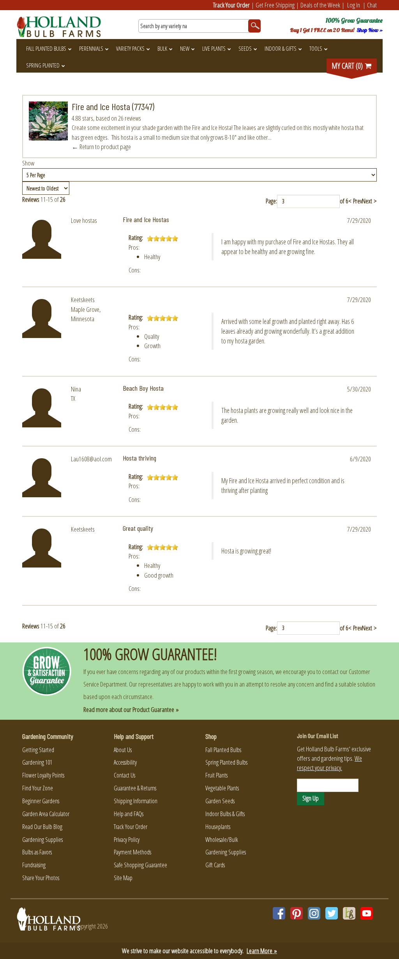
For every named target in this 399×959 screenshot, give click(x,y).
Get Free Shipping (275, 4)
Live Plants (214, 48)
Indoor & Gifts (281, 48)
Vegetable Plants (222, 788)
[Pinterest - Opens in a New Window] (296, 913)
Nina (76, 388)
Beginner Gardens (40, 801)
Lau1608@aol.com (91, 458)
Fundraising (34, 865)
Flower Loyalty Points (43, 775)
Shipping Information (135, 801)
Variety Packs (130, 48)
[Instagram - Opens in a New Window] (314, 913)
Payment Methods (132, 852)
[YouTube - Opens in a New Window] (366, 913)
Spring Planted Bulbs (226, 762)
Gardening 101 (37, 762)
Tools (315, 48)
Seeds (245, 48)
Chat (372, 4)
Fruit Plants (216, 775)
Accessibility (125, 762)
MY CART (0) (348, 65)
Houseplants (217, 826)
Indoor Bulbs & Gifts (225, 814)
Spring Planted (43, 65)
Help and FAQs (128, 814)
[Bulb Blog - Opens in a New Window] (349, 913)
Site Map (123, 878)
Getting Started (38, 749)
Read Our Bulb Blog (42, 826)
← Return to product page (101, 146)
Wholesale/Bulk (221, 839)
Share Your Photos (40, 878)
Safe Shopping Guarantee (140, 865)
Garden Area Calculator (45, 814)
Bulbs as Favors (37, 852)
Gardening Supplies (42, 839)
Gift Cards (215, 865)
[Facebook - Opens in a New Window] (279, 913)
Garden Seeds (220, 801)
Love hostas (84, 220)
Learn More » (262, 950)
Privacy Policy (126, 839)
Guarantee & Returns (135, 788)
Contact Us (124, 775)
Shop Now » (370, 30)
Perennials (91, 48)
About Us (123, 749)
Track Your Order (231, 4)
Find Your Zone (37, 788)
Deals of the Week (320, 4)
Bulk (162, 48)
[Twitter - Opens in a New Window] (331, 913)
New (184, 48)
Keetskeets (83, 299)
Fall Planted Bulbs (46, 48)
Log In (353, 4)
